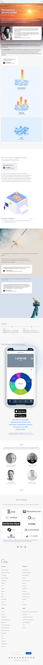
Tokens (24, 586)
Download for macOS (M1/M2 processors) (20, 424)
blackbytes (11, 540)
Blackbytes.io (18, 540)
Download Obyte (4, 570)
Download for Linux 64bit (20, 427)
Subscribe (28, 653)
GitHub (2, 602)
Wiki (2, 596)
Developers (3, 580)
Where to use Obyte (5, 572)
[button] (19, 338)
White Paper (4, 599)
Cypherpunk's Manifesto (27, 617)
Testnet (3, 583)
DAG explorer (25, 433)
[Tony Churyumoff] (10, 460)
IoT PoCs (24, 604)
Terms (23, 625)
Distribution (3, 617)
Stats (2, 635)
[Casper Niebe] (32, 477)
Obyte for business (5, 630)
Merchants (3, 633)
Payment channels (26, 580)
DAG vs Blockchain (5, 627)
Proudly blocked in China (25, 660)
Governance (3, 604)
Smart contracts (25, 575)
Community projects (5, 625)
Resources (3, 622)
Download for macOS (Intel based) (20, 422)
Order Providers (4, 578)
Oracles (24, 583)
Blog (2, 594)
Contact (3, 646)
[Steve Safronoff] (32, 460)
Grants (2, 588)
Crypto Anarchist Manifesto (28, 619)
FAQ (2, 586)
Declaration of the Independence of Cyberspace (29, 613)
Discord (25, 541)
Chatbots (24, 599)
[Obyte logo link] (2, 2)
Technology (3, 575)
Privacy (23, 627)
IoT (23, 602)
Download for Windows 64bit (20, 420)
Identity (24, 578)
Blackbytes (24, 588)
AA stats (3, 638)
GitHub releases (20, 429)
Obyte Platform (25, 570)
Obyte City (3, 641)
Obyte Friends (4, 643)
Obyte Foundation (26, 622)
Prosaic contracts (26, 594)
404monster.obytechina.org (28, 434)
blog (39, 448)
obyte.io (30, 433)
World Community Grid (6, 619)
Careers (3, 614)
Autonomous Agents (26, 572)
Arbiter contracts (26, 596)
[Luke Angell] (11, 477)
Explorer (3, 591)
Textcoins (24, 591)
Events (2, 611)
